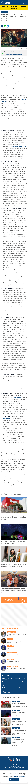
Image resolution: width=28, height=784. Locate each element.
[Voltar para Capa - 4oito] (8, 3)
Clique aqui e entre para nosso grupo (13, 54)
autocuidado (7, 418)
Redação (5, 22)
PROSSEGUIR (14, 779)
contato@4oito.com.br (19, 767)
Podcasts (5, 675)
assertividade (17, 397)
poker (9, 92)
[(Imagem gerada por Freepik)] (14, 38)
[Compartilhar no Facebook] (2, 26)
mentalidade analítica (19, 146)
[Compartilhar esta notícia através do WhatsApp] (5, 26)
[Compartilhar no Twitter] (8, 26)
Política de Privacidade (19, 776)
